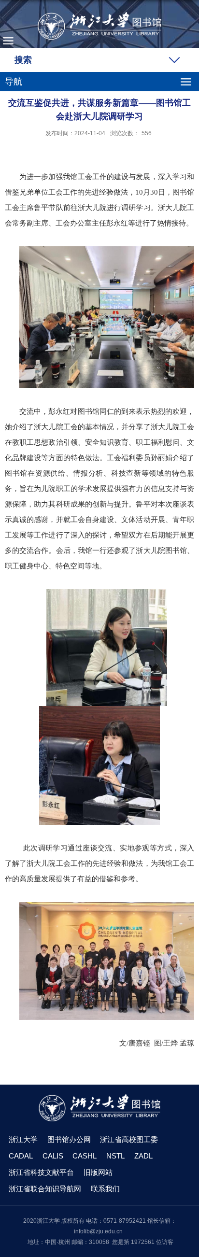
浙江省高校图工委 (129, 1139)
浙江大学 (23, 1139)
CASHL (84, 1156)
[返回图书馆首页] (99, 26)
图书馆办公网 (69, 1139)
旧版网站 (98, 1172)
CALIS (53, 1156)
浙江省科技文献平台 (41, 1172)
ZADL (143, 1156)
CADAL (21, 1156)
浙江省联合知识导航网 (45, 1189)
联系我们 (105, 1189)
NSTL (115, 1156)
